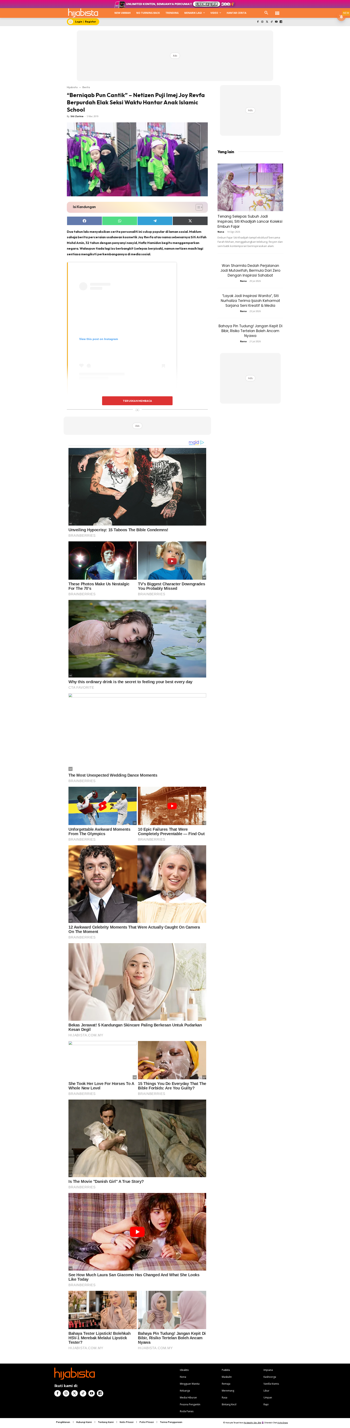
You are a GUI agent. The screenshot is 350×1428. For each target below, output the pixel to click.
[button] (266, 13)
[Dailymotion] (281, 22)
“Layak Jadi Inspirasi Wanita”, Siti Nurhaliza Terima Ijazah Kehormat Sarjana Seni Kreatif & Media (250, 300)
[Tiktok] (271, 22)
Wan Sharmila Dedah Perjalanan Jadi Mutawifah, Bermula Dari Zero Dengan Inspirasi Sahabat (250, 270)
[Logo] (83, 13)
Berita (86, 87)
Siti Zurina (76, 116)
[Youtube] (276, 22)
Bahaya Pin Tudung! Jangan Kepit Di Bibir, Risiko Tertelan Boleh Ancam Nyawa (250, 331)
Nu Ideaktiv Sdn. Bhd (252, 1423)
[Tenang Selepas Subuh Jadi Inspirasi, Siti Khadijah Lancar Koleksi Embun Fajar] (250, 187)
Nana (221, 231)
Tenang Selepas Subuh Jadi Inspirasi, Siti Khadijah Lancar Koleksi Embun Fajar (250, 221)
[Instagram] (262, 22)
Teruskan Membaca (137, 400)
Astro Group (282, 1423)
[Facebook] (257, 22)
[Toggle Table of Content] (197, 207)
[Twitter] (267, 22)
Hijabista (72, 87)
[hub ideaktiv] (277, 11)
